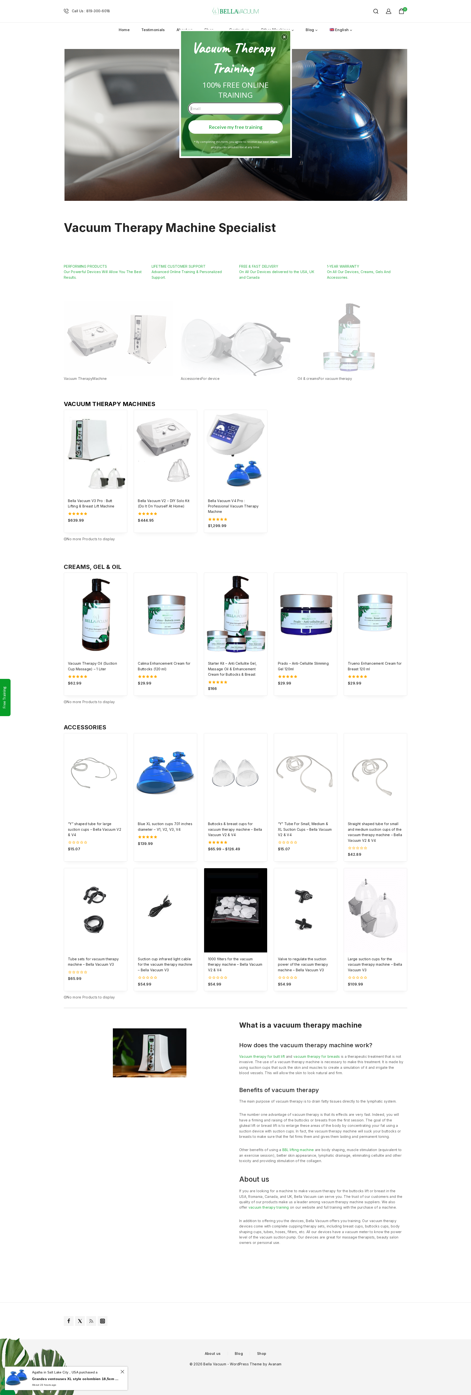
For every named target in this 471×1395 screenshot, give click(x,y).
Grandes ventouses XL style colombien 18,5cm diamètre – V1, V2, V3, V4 (75, 1379)
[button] (284, 37)
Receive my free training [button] (235, 127)
